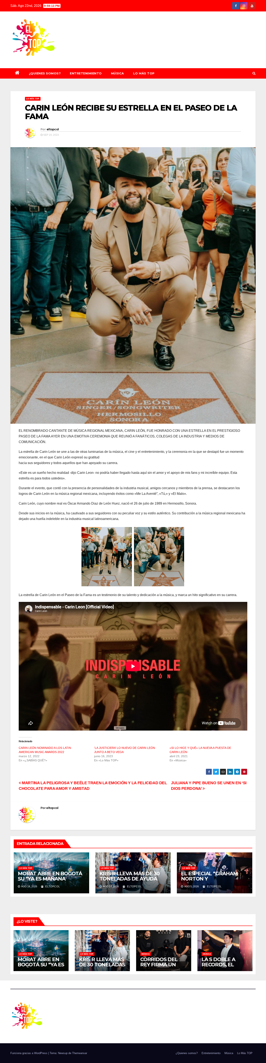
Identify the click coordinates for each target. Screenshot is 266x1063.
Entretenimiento (86, 73)
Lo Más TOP (144, 73)
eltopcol (53, 129)
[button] (254, 73)
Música (117, 73)
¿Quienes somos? (45, 73)
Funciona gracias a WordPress (29, 1053)
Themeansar (79, 1053)
